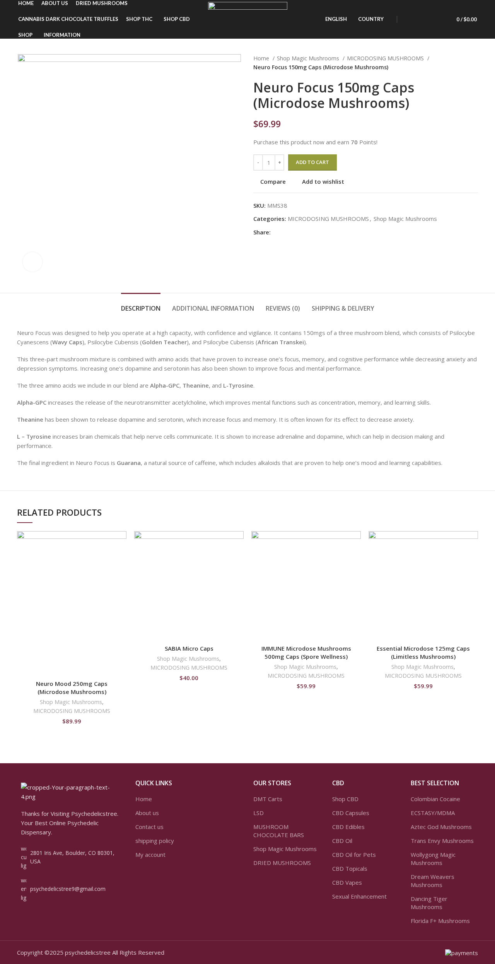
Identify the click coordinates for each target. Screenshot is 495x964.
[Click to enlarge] (32, 262)
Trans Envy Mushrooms (442, 840)
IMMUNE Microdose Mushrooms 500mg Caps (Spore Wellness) (306, 652)
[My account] (410, 19)
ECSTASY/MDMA (433, 813)
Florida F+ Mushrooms (440, 921)
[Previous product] (459, 63)
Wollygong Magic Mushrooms (433, 859)
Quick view (120, 578)
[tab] (140, 304)
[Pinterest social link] (294, 232)
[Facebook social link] (277, 232)
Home (262, 58)
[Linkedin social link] (303, 232)
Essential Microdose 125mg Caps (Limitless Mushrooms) (423, 652)
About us (147, 813)
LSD (258, 813)
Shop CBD (345, 799)
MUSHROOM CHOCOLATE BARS (278, 831)
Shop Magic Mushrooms (309, 58)
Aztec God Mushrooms (441, 827)
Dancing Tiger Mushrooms (429, 903)
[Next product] (474, 63)
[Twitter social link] (286, 232)
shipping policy (154, 840)
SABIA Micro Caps (189, 648)
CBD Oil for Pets (354, 854)
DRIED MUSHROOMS (282, 863)
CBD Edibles (348, 827)
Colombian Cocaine (435, 799)
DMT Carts (267, 799)
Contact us (149, 827)
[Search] (423, 19)
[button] (120, 561)
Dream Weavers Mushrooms (432, 881)
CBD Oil (342, 840)
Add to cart (312, 162)
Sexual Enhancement (359, 896)
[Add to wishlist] (120, 543)
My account (150, 854)
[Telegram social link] (312, 232)
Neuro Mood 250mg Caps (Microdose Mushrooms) (72, 688)
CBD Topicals (349, 868)
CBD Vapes (347, 882)
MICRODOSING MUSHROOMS (386, 58)
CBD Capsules (350, 813)
